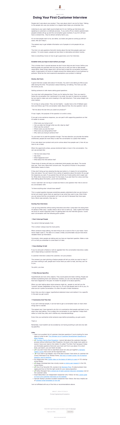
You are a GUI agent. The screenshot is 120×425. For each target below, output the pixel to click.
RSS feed (73, 408)
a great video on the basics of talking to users (62, 359)
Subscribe (70, 411)
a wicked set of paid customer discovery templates (66, 371)
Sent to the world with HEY (60, 417)
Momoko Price (66, 367)
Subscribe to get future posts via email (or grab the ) (60, 408)
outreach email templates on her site (48, 380)
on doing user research (71, 363)
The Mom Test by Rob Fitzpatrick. (47, 340)
